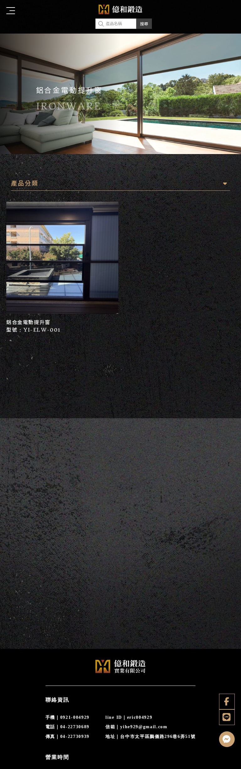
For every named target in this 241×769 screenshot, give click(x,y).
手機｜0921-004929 (68, 717)
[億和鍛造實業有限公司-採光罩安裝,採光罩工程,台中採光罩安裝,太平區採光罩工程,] (120, 11)
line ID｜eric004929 (128, 717)
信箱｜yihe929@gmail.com (136, 726)
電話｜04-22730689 (68, 726)
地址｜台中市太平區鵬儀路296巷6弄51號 (150, 736)
